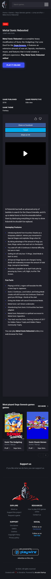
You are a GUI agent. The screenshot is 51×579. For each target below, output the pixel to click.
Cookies (14, 532)
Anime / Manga (10, 445)
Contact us (37, 515)
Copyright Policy (14, 535)
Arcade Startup (40, 572)
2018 (4, 102)
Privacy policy (14, 538)
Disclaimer (14, 525)
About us (14, 509)
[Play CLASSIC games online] (4, 4)
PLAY (6, 448)
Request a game (14, 515)
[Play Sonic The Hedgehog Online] (13, 425)
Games (11, 13)
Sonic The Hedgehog (13, 442)
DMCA (14, 529)
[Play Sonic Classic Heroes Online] (37, 425)
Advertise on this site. (25, 558)
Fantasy (5, 111)
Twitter (37, 536)
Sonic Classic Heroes (37, 442)
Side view (29, 102)
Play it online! (14, 65)
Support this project (14, 512)
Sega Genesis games (23, 13)
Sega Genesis (20, 45)
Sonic (5, 24)
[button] (40, 455)
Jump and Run (37, 13)
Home (5, 13)
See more (42, 406)
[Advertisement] (24, 82)
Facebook (37, 529)
